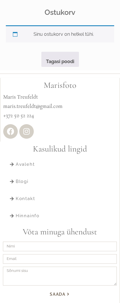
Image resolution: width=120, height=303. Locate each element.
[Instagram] (26, 131)
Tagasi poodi (60, 61)
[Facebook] (10, 131)
